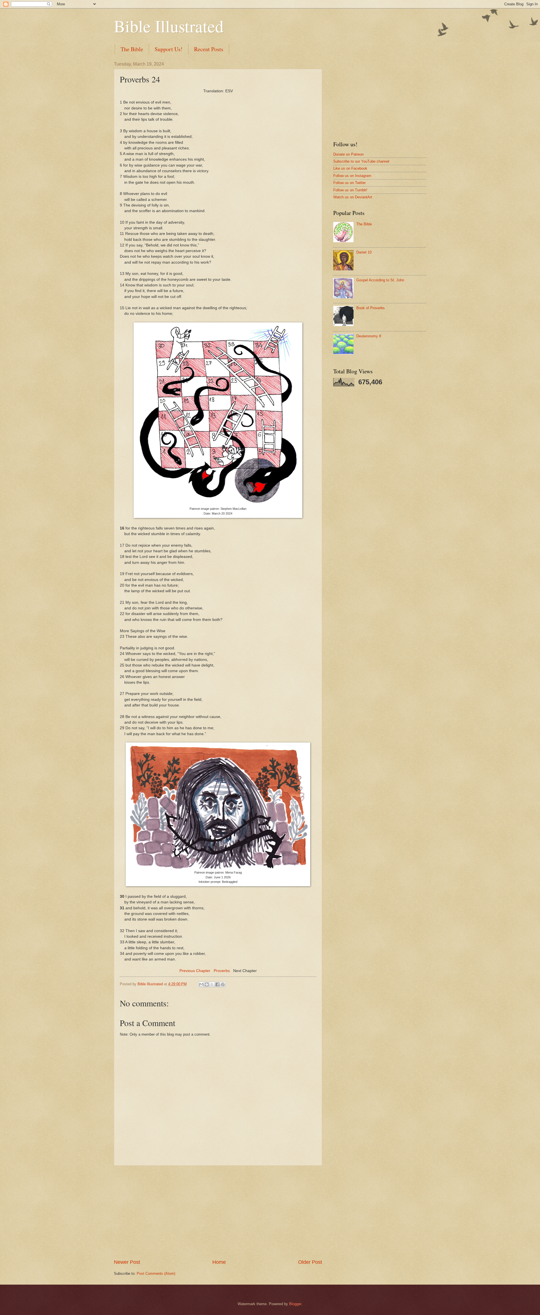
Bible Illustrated (169, 26)
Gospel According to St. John (380, 280)
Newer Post (127, 1262)
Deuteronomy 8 (368, 336)
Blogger (295, 1304)
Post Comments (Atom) (156, 1273)
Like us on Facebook (350, 168)
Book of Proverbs (370, 308)
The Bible (132, 49)
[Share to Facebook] (217, 984)
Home (219, 1262)
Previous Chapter (194, 971)
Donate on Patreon (348, 154)
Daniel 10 (364, 252)
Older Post (310, 1262)
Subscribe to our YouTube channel (361, 161)
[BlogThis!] (207, 984)
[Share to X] (212, 984)
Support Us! (169, 49)
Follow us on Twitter (349, 183)
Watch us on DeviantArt (352, 197)
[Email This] (201, 984)
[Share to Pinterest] (223, 984)
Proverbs (222, 971)
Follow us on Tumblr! (350, 190)
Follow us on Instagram (352, 176)
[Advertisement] (218, 1212)
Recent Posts (208, 49)
